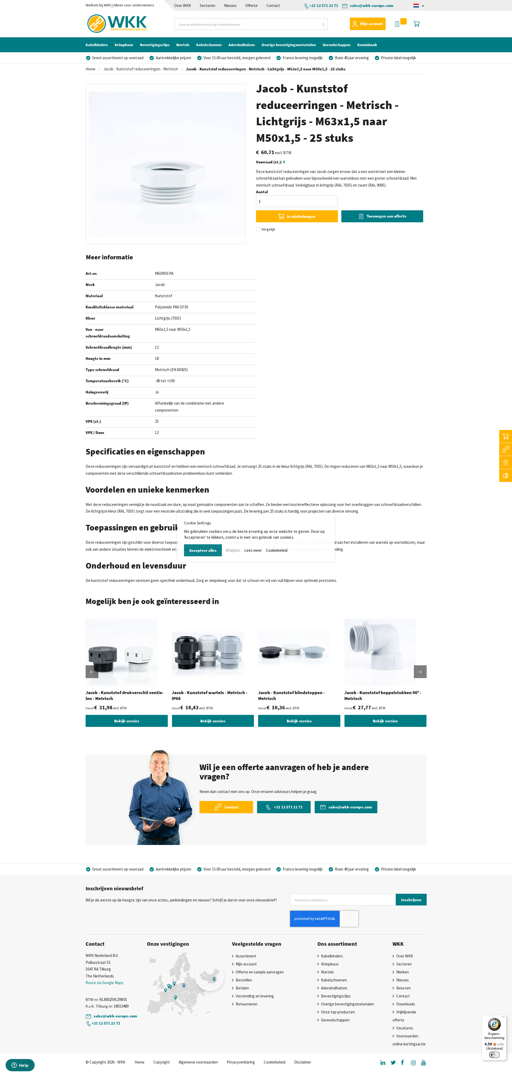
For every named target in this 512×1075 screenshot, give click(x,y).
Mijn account (371, 23)
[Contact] (505, 449)
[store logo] (108, 23)
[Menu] (503, 1018)
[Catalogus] (505, 475)
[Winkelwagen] (505, 436)
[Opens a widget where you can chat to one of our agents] (20, 1065)
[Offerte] (505, 462)
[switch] (494, 1055)
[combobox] (251, 24)
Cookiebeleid (276, 550)
